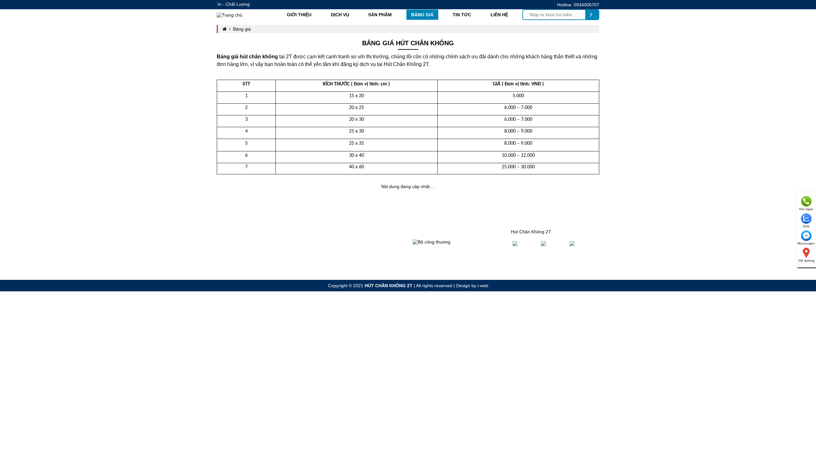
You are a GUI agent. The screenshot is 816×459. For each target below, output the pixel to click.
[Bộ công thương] (431, 241)
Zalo (806, 226)
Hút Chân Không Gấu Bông (347, 248)
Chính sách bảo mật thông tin (447, 231)
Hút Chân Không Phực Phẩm (349, 231)
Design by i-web (472, 285)
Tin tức (462, 14)
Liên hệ (499, 14)
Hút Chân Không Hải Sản (345, 273)
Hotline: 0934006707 (578, 4)
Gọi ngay (806, 209)
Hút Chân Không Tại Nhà (345, 256)
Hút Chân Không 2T (531, 231)
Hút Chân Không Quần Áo (346, 240)
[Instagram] (553, 243)
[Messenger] (583, 243)
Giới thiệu (299, 14)
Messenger (806, 243)
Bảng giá (422, 14)
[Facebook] (525, 243)
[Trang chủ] (229, 14)
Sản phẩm (380, 14)
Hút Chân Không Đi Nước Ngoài (352, 264)
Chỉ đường (806, 260)
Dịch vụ (340, 14)
